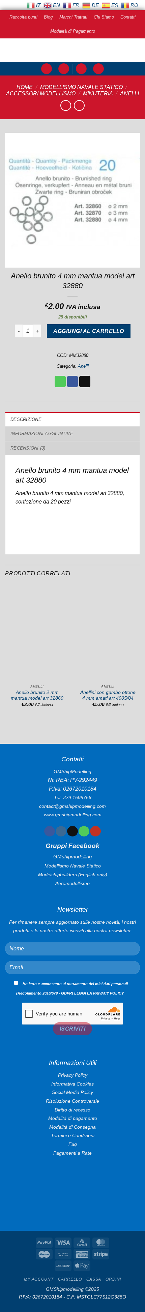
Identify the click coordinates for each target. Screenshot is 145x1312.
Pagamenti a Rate (72, 1153)
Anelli (129, 93)
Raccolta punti (23, 17)
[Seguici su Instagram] (61, 831)
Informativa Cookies (72, 1084)
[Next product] (65, 105)
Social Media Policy (72, 1092)
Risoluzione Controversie (72, 1101)
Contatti (128, 17)
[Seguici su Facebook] (49, 831)
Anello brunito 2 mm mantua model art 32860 (37, 695)
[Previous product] (79, 105)
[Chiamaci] (84, 831)
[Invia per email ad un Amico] (84, 381)
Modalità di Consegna (72, 1127)
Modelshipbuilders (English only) (72, 874)
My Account (38, 1279)
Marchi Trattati (73, 17)
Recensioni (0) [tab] (28, 448)
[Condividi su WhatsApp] (60, 381)
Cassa (93, 1279)
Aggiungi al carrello (88, 331)
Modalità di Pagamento (72, 31)
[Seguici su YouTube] (95, 831)
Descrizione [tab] (25, 419)
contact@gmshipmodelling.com (72, 806)
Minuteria (98, 93)
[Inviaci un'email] (72, 831)
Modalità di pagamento (72, 1118)
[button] (46, 68)
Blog (48, 17)
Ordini (113, 1279)
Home (25, 87)
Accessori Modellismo (41, 93)
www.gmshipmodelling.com (73, 814)
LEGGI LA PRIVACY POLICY (99, 993)
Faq (72, 1144)
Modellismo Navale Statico (81, 87)
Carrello (70, 1279)
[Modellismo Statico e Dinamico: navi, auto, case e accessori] (72, 50)
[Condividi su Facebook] (72, 381)
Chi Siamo (104, 17)
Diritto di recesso (72, 1109)
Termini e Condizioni (72, 1135)
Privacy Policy (72, 1075)
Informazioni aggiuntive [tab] (41, 433)
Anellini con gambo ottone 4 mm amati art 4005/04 (108, 695)
